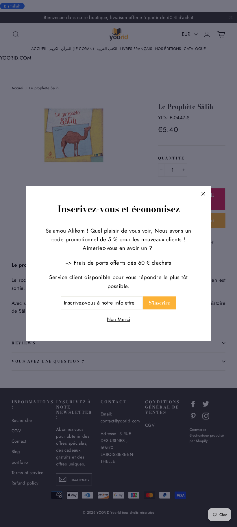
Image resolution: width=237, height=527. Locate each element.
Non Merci (118, 319)
